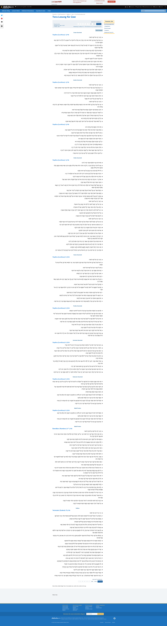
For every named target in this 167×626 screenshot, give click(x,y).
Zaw (73, 14)
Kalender (74, 607)
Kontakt (113, 622)
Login (127, 6)
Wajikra (68, 14)
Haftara (95, 581)
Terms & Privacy (108, 622)
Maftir (92, 581)
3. (82, 581)
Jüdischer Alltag (6, 11)
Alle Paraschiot (61, 14)
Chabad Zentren (99, 607)
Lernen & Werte (16, 11)
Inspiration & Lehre (40, 11)
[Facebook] (114, 618)
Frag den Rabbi (139, 6)
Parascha (54, 14)
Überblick (97, 606)
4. (84, 581)
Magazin (63, 610)
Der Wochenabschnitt (80, 14)
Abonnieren (75, 610)
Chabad (57, 622)
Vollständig (100, 581)
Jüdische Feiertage (88, 606)
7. (89, 581)
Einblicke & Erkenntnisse (28, 11)
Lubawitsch (62, 622)
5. (86, 581)
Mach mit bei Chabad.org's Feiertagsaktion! (80, 1)
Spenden (156, 6)
